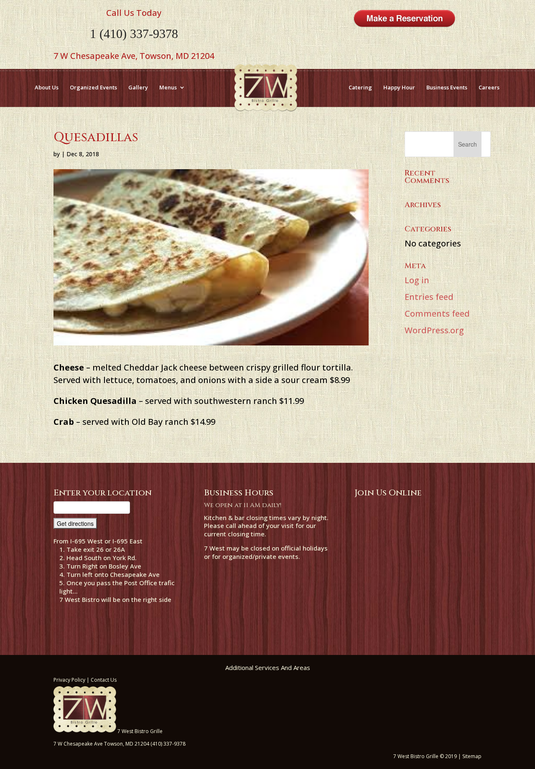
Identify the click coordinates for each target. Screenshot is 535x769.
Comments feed (437, 313)
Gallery (138, 87)
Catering (360, 87)
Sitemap (472, 756)
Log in (417, 280)
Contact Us (104, 679)
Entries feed (429, 296)
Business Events (446, 87)
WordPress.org (434, 330)
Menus (168, 87)
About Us (47, 87)
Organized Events (93, 87)
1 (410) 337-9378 (134, 34)
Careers (489, 87)
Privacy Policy (69, 679)
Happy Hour (399, 87)
